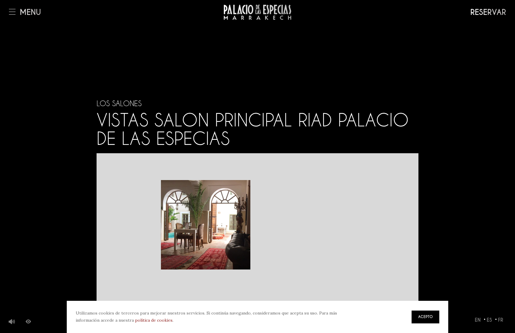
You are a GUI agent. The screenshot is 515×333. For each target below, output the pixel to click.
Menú (30, 12)
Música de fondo (12, 322)
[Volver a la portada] (257, 12)
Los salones (119, 103)
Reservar (488, 12)
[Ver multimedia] (28, 322)
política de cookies (154, 320)
